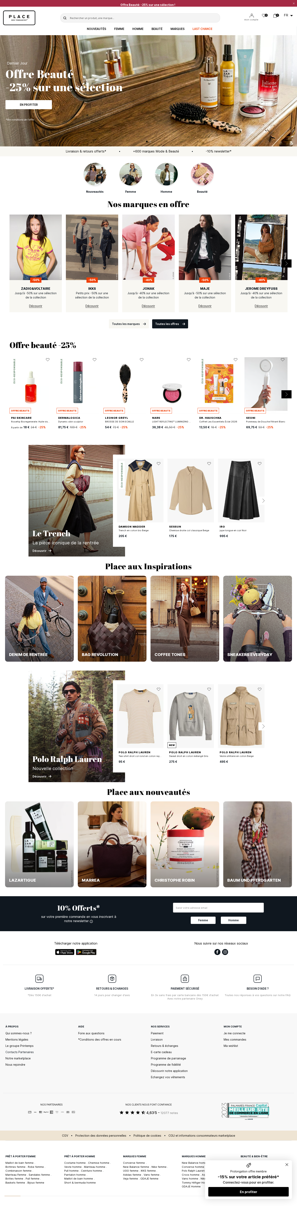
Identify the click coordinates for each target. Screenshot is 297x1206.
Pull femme (33, 1178)
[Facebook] (217, 952)
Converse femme (134, 1162)
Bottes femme (14, 1178)
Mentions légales (16, 1039)
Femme (119, 29)
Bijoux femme (35, 1182)
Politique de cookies (147, 1135)
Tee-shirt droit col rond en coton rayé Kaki (142, 756)
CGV (65, 1135)
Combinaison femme (18, 1170)
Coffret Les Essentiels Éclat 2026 (218, 421)
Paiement (157, 1033)
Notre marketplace (18, 1058)
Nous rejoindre (15, 1064)
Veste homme (73, 1166)
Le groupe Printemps (19, 1045)
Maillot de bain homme (79, 1178)
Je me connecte (234, 1033)
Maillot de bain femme (19, 1162)
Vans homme (190, 1178)
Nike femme (159, 1166)
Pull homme (71, 1170)
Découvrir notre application (169, 1071)
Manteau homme (95, 1166)
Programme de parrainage (168, 1058)
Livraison (157, 1039)
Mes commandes (235, 1039)
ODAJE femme (149, 1178)
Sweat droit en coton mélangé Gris (188, 756)
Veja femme (131, 1178)
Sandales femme (40, 1174)
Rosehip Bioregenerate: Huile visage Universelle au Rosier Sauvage (49, 421)
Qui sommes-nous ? (18, 1033)
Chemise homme (99, 1162)
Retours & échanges (164, 1045)
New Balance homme (195, 1162)
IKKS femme (149, 1170)
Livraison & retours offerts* (86, 151)
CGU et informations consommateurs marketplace (202, 1135)
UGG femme (131, 1170)
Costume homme (75, 1162)
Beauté (157, 29)
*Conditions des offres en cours (99, 1039)
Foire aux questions (91, 1033)
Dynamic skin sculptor (70, 421)
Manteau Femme (16, 1174)
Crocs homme (191, 1174)
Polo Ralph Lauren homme (199, 1170)
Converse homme (193, 1166)
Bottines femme (15, 1166)
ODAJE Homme (191, 1186)
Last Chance (202, 29)
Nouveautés (96, 29)
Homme (137, 29)
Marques (177, 29)
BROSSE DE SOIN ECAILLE (119, 421)
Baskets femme (15, 1182)
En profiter (248, 1192)
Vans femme (152, 1174)
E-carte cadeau (161, 1052)
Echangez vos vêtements (168, 1077)
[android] (86, 952)
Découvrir (28, 103)
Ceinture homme (92, 1170)
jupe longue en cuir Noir (233, 530)
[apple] (64, 952)
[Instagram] (225, 952)
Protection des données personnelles (100, 1135)
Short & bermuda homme (80, 1182)
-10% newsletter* (219, 151)
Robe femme (36, 1166)
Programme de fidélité (166, 1064)
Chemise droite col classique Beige (189, 530)
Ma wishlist (231, 1045)
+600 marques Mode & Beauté (156, 151)
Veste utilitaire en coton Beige (237, 756)
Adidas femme (132, 1174)
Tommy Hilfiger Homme (197, 1182)
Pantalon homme (75, 1174)
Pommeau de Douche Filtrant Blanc (265, 421)
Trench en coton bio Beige (133, 530)
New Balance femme (136, 1166)
